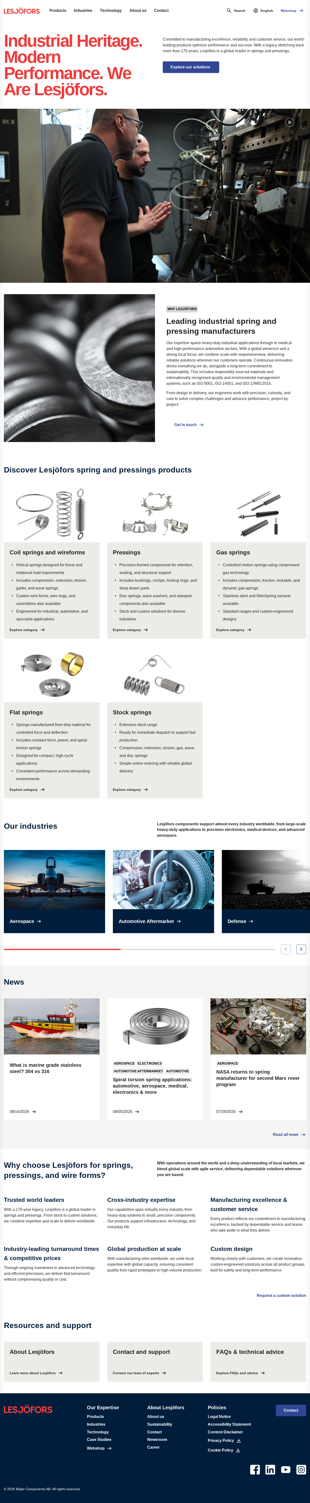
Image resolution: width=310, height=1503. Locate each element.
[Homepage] (22, 10)
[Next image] (301, 949)
